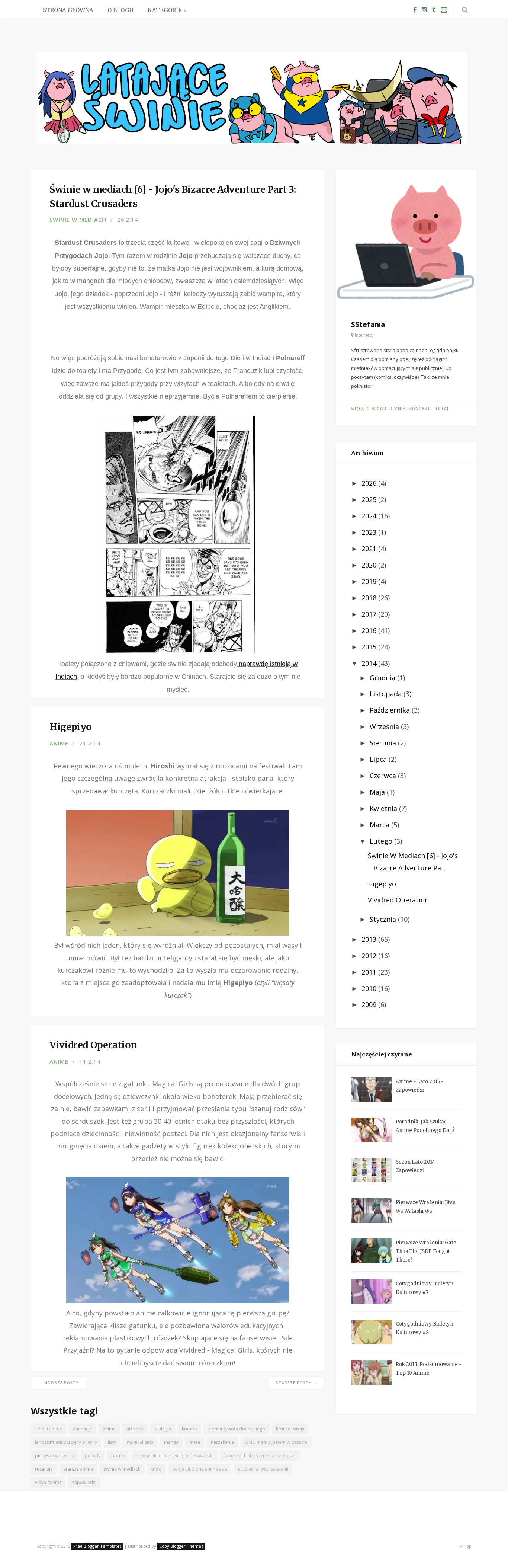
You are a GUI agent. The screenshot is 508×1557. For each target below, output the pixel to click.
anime (58, 743)
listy (112, 1442)
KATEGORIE (165, 10)
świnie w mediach (77, 219)
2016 (369, 630)
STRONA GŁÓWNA (68, 10)
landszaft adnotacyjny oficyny (66, 1442)
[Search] (463, 10)
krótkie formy (290, 1429)
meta (194, 1442)
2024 (369, 515)
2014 (369, 663)
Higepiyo (382, 883)
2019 (369, 581)
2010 (369, 988)
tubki (156, 1469)
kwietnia (384, 808)
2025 (369, 499)
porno (118, 1455)
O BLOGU (120, 10)
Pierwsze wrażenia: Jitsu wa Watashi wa (426, 1206)
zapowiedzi (84, 1482)
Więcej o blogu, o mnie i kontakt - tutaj (399, 408)
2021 (369, 548)
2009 (369, 1004)
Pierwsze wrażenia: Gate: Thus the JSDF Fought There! (426, 1251)
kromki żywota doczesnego (236, 1429)
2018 (369, 597)
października (391, 710)
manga (171, 1442)
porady (92, 1455)
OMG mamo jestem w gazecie (276, 1442)
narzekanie (222, 1442)
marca (380, 824)
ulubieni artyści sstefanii (263, 1469)
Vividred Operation (398, 899)
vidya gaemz (48, 1482)
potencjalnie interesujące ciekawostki (174, 1455)
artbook (135, 1429)
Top (467, 1546)
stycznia (384, 919)
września (385, 726)
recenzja (44, 1469)
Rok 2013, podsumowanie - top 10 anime (429, 1368)
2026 (369, 483)
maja (378, 791)
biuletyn (162, 1429)
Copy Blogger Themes (181, 1546)
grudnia (383, 677)
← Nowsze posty (58, 1382)
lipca (379, 759)
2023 (369, 532)
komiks (189, 1429)
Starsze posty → (296, 1382)
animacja (82, 1429)
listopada (386, 693)
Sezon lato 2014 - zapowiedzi (417, 1166)
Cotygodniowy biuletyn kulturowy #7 (424, 1288)
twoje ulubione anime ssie (200, 1469)
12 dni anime (48, 1429)
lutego (382, 841)
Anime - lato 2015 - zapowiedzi (420, 1085)
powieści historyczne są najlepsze (259, 1455)
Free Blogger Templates (97, 1546)
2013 (369, 939)
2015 (369, 646)
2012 (369, 955)
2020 (369, 564)
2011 (369, 972)
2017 (369, 614)
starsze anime (78, 1469)
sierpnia (384, 742)
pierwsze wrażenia (54, 1455)
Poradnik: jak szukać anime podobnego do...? (425, 1126)
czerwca (384, 775)
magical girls (140, 1442)
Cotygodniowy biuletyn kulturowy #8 (424, 1328)
